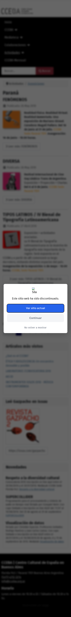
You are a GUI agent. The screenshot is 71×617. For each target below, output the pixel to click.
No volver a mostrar (35, 327)
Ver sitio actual (35, 308)
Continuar (35, 318)
